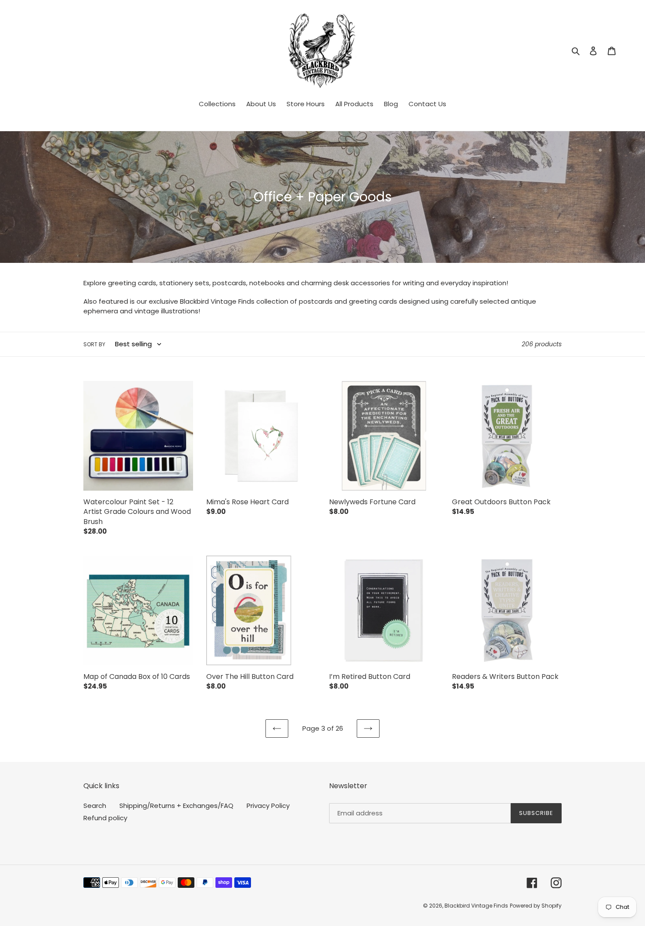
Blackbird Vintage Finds (476, 905)
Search (94, 805)
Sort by (94, 344)
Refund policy (105, 817)
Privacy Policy (268, 805)
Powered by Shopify (536, 905)
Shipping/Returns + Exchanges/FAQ (176, 805)
